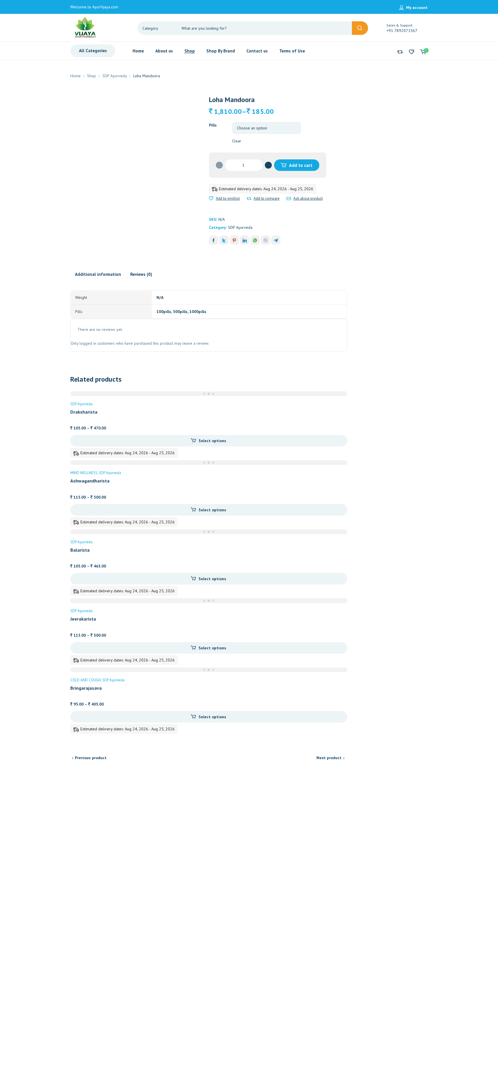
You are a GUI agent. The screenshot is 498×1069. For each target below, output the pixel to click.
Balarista (80, 550)
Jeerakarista (83, 619)
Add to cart (300, 165)
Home (75, 75)
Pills (213, 125)
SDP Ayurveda (114, 75)
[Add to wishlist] (211, 198)
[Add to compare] (249, 198)
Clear (236, 141)
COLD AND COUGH (85, 680)
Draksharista (83, 412)
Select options (212, 440)
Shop (91, 75)
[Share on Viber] (265, 240)
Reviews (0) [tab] (141, 274)
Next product (329, 757)
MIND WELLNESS (83, 472)
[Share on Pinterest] (234, 240)
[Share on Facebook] (213, 240)
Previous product (91, 757)
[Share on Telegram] (275, 240)
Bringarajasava (86, 688)
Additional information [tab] (98, 274)
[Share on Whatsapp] (255, 240)
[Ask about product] (288, 198)
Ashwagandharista (90, 481)
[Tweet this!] (224, 240)
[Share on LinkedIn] (244, 240)
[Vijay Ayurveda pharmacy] (84, 28)
